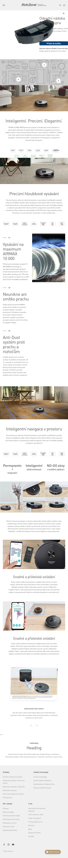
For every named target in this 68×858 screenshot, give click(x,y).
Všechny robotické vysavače (12, 777)
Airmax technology (40, 777)
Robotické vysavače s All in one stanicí (14, 781)
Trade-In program (34, 818)
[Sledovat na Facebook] (4, 844)
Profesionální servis (35, 822)
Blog (30, 829)
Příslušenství (7, 797)
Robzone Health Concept (42, 788)
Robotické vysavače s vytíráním (14, 787)
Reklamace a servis (10, 823)
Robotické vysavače (10, 790)
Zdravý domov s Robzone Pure (44, 784)
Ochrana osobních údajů (11, 816)
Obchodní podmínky (10, 830)
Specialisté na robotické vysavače (36, 809)
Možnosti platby (8, 812)
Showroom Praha (34, 833)
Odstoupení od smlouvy (11, 819)
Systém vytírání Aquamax (42, 780)
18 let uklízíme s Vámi (36, 814)
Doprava (6, 808)
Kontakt (31, 836)
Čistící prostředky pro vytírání (13, 794)
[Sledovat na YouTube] (13, 844)
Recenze (31, 825)
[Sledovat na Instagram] (8, 844)
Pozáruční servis (9, 826)
